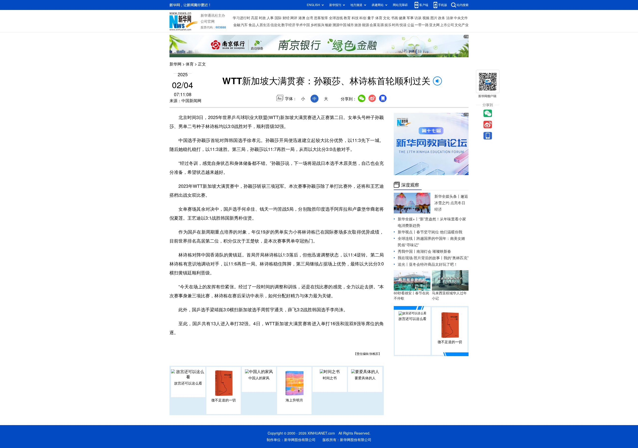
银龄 (328, 25)
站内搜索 (463, 4)
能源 (365, 25)
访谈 (417, 18)
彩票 (380, 25)
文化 (386, 18)
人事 (270, 18)
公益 (410, 25)
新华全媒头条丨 (447, 196)
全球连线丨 (407, 238)
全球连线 (336, 18)
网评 (293, 18)
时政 (262, 18)
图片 (433, 18)
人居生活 (263, 25)
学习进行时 (241, 18)
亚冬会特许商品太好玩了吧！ (433, 264)
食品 (251, 25)
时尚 (395, 25)
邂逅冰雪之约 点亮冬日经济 (451, 202)
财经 (286, 18)
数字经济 (288, 25)
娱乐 (388, 25)
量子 (370, 18)
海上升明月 (294, 400)
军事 (410, 18)
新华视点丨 (407, 232)
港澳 (301, 18)
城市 (350, 25)
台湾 (309, 18)
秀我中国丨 (407, 251)
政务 (441, 18)
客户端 (423, 4)
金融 (236, 25)
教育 (347, 18)
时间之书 (330, 378)
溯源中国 (339, 25)
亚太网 (434, 25)
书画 (394, 18)
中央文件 (461, 18)
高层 (254, 18)
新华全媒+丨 (408, 219)
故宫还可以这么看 (188, 383)
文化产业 (462, 25)
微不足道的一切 (223, 400)
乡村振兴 (317, 25)
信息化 (275, 25)
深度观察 (410, 185)
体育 (378, 18)
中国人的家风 (258, 378)
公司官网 (208, 21)
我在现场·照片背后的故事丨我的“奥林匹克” (433, 258)
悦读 (402, 25)
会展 (373, 25)
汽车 (244, 25)
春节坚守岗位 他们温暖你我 (439, 232)
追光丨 (403, 264)
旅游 (357, 25)
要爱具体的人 (365, 378)
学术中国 (303, 25)
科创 (362, 18)
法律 (449, 18)
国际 (278, 18)
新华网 (175, 64)
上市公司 (447, 25)
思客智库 (321, 18)
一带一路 (422, 25)
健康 (402, 18)
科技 (355, 18)
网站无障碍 (400, 4)
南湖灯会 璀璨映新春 (433, 251)
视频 (425, 18)
